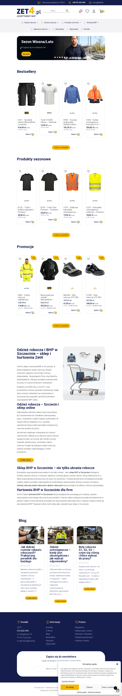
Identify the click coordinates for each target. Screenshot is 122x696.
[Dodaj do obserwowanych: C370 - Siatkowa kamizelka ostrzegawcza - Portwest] (66, 171)
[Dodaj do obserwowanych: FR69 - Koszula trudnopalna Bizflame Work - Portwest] (66, 84)
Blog (48, 634)
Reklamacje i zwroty (83, 631)
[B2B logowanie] (81, 11)
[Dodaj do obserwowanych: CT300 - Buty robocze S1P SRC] (88, 259)
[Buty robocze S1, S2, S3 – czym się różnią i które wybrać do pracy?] (89, 543)
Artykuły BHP (92, 23)
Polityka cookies (82, 692)
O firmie (49, 631)
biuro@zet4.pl (29, 641)
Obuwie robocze (50, 23)
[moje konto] (94, 11)
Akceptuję (70, 687)
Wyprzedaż (74, 29)
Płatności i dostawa (83, 634)
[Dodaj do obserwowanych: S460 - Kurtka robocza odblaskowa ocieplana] (20, 259)
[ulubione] (87, 11)
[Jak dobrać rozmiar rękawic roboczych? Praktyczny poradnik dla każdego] (31, 543)
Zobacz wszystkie (61, 148)
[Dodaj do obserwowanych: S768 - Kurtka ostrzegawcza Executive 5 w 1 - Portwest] (88, 84)
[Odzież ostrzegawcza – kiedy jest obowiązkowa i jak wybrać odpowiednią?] (60, 543)
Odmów (89, 687)
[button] (117, 664)
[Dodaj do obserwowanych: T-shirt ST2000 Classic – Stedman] (43, 84)
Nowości (49, 641)
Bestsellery (60, 29)
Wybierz (28, 134)
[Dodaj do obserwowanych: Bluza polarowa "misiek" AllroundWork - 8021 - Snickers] (43, 259)
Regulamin (79, 627)
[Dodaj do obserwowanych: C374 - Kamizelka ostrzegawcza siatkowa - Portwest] (88, 171)
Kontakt (87, 29)
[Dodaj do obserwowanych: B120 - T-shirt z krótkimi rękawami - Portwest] (20, 171)
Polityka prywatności (94, 692)
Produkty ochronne (72, 23)
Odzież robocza (30, 23)
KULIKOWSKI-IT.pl (55, 690)
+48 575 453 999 (78, 3)
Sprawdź (26, 56)
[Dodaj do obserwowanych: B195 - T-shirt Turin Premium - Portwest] (43, 171)
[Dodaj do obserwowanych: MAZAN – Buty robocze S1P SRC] (66, 259)
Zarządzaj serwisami (68, 681)
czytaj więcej (31, 598)
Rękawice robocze (41, 29)
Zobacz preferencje (109, 687)
